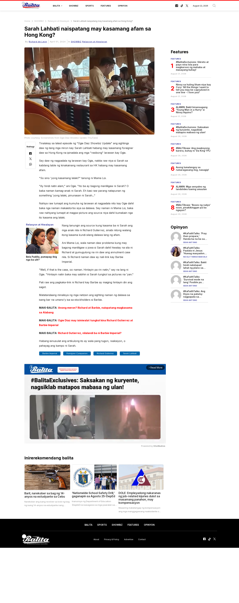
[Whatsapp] (30, 164)
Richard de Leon (38, 41)
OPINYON (122, 6)
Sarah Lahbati (130, 353)
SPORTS (89, 6)
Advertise (128, 539)
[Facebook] (30, 153)
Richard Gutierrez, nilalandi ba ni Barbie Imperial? (89, 333)
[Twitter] (30, 159)
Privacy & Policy (111, 539)
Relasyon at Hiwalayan (58, 21)
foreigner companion (77, 353)
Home (27, 21)
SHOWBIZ (73, 6)
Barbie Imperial (49, 353)
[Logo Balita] (31, 6)
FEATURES (106, 6)
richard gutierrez (105, 353)
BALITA (56, 6)
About (96, 539)
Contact (142, 539)
